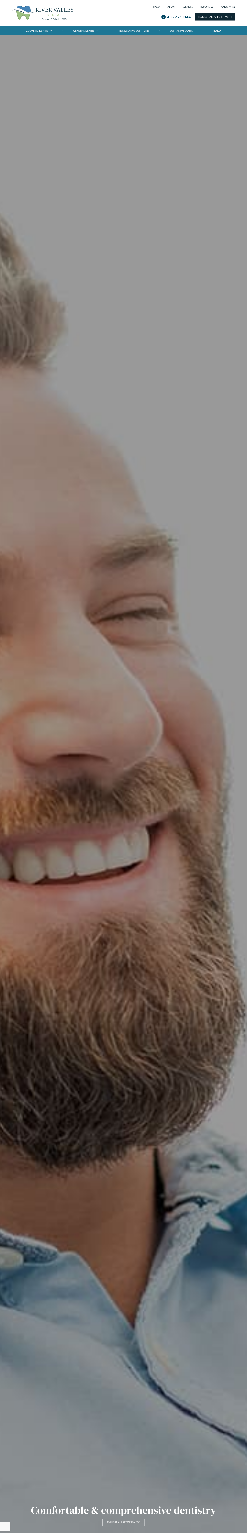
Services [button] (188, 7)
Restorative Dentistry (134, 31)
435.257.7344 (179, 17)
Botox (217, 31)
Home (156, 7)
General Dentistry (86, 31)
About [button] (171, 7)
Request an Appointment (215, 17)
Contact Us (228, 7)
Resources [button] (206, 7)
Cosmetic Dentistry (39, 31)
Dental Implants (181, 31)
